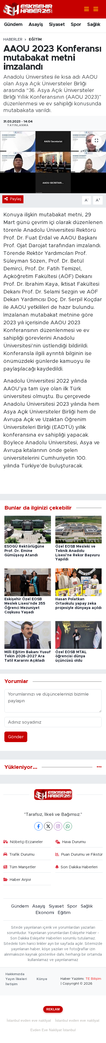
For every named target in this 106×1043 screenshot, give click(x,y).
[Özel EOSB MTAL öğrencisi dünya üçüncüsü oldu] (78, 635)
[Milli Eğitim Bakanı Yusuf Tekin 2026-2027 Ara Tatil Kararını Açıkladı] (27, 635)
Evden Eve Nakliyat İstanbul (53, 1030)
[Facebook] (38, 826)
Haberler (12, 39)
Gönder (16, 737)
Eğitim (35, 39)
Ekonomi (45, 912)
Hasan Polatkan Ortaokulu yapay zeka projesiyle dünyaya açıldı (78, 603)
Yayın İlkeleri (16, 979)
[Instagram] (58, 826)
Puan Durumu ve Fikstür (82, 854)
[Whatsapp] (68, 826)
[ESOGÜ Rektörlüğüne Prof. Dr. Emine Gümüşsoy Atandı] (27, 529)
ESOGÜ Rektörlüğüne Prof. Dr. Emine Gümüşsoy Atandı (24, 551)
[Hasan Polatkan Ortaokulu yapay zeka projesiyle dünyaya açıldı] (78, 582)
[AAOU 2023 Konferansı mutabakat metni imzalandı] (53, 162)
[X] (48, 826)
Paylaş (15, 199)
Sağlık (93, 24)
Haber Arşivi (20, 880)
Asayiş (36, 24)
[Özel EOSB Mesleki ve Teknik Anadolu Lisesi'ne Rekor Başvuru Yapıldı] (78, 529)
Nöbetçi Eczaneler (26, 842)
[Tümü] (99, 767)
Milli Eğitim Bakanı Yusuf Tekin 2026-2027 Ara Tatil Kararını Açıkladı (27, 656)
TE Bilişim (93, 979)
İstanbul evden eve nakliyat (29, 1020)
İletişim (11, 984)
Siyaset (57, 24)
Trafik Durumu (21, 854)
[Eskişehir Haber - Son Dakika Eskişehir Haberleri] (27, 9)
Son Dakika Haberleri (79, 867)
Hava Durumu (74, 842)
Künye (42, 979)
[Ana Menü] (93, 9)
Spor (76, 24)
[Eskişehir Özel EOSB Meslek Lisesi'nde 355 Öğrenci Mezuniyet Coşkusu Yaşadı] (27, 582)
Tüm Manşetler (22, 867)
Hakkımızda (14, 974)
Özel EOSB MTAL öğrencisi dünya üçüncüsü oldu (71, 656)
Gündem (13, 24)
